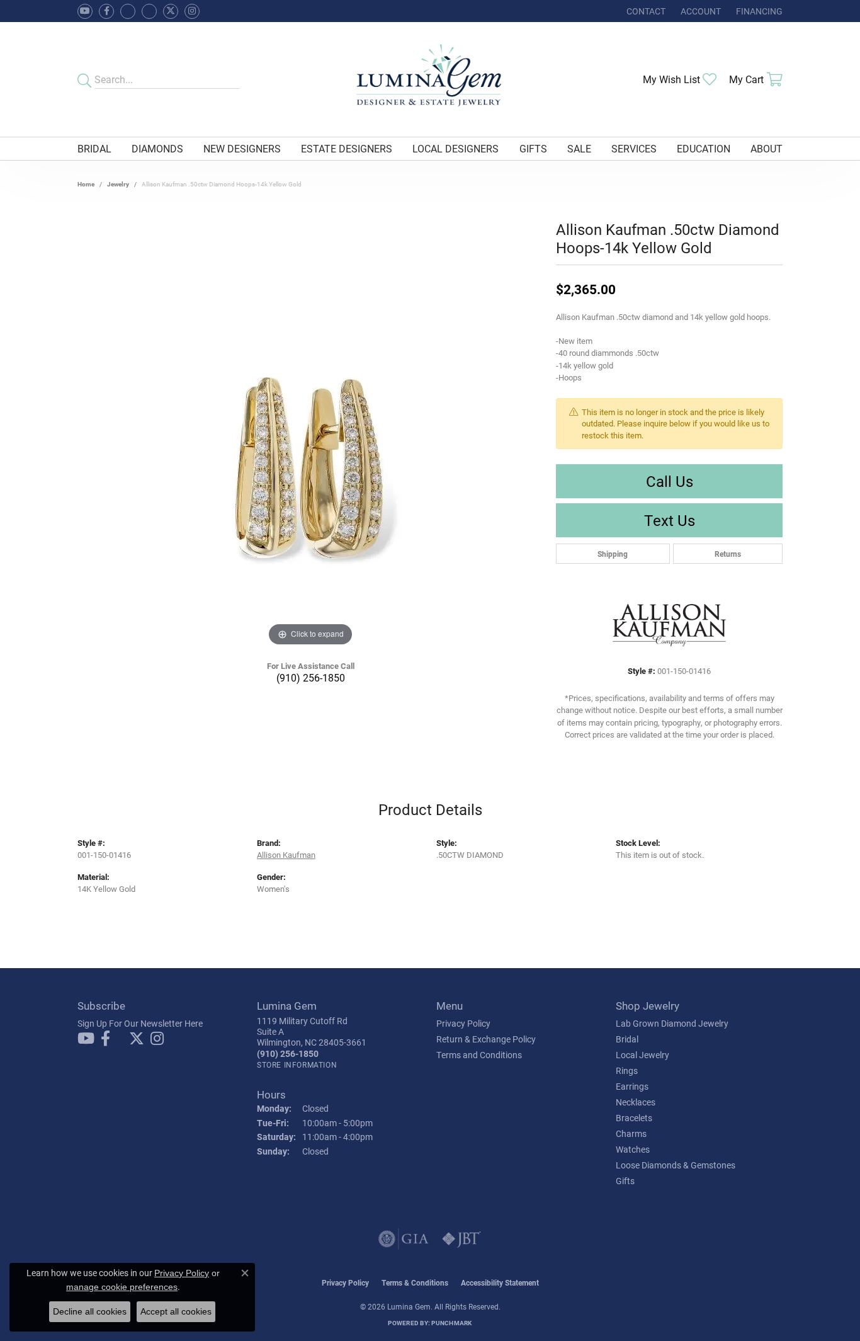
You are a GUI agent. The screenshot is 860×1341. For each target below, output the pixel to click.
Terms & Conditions (415, 1282)
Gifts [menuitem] (625, 1181)
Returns (728, 554)
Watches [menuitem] (633, 1149)
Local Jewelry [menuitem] (642, 1055)
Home (85, 184)
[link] (644, 11)
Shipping (612, 554)
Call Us (669, 481)
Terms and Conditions (479, 1055)
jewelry (118, 184)
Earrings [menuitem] (632, 1086)
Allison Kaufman (286, 854)
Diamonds (157, 148)
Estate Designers (346, 148)
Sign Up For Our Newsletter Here (140, 1023)
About (766, 148)
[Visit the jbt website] (461, 1239)
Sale (579, 148)
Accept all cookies (176, 1311)
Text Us (669, 520)
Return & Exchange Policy (486, 1039)
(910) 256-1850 (310, 677)
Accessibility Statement (500, 1282)
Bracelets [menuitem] (634, 1118)
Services (634, 148)
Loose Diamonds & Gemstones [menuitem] (675, 1165)
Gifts (533, 148)
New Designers (242, 148)
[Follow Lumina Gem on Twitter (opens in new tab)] (170, 11)
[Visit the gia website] (403, 1239)
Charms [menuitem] (631, 1133)
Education (703, 148)
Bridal (94, 148)
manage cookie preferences (122, 1287)
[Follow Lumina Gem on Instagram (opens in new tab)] (192, 11)
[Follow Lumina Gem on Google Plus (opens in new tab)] (149, 11)
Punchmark (451, 1322)
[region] (310, 460)
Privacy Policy (463, 1023)
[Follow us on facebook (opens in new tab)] (106, 11)
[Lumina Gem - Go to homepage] (430, 79)
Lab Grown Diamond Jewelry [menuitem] (672, 1023)
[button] (699, 11)
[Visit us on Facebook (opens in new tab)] (127, 11)
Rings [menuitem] (627, 1070)
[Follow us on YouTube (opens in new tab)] (85, 11)
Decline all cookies (90, 1311)
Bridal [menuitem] (627, 1039)
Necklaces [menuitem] (635, 1102)
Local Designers (455, 148)
